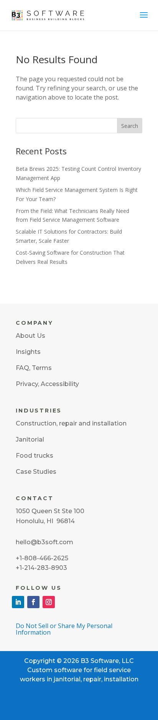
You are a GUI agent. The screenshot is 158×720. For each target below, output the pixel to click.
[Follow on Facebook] (33, 602)
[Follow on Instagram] (49, 602)
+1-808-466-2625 (42, 558)
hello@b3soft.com (44, 542)
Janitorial (30, 439)
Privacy (27, 384)
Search (129, 125)
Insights (28, 351)
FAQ (22, 367)
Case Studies (36, 471)
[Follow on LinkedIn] (18, 602)
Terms (42, 367)
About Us (30, 335)
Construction (36, 423)
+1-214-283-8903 (41, 567)
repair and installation (93, 423)
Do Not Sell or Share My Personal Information (64, 629)
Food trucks (34, 455)
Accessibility (60, 384)
